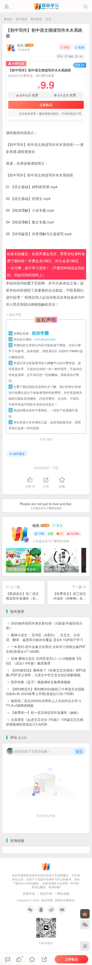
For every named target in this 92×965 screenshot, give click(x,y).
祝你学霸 (47, 900)
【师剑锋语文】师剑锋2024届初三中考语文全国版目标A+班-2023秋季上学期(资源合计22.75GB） (45, 691)
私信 (81, 47)
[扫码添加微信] (85, 924)
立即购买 (46, 104)
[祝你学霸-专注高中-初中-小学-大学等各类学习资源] (46, 866)
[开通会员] (85, 913)
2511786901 (71, 351)
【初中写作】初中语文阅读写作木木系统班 (44, 33)
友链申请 (29, 893)
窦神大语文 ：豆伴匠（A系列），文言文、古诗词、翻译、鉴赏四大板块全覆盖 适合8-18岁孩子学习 (44, 637)
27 (61, 533)
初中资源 (21, 19)
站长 (20, 45)
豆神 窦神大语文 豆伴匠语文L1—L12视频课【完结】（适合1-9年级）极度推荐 (44, 660)
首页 (9, 19)
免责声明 (46, 893)
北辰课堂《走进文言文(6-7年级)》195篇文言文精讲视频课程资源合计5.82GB (44, 722)
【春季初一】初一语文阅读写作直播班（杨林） (45, 712)
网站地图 (63, 893)
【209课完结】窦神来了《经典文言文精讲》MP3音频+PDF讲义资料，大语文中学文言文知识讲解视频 (46, 672)
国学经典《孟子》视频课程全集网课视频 (40, 682)
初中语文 (36, 19)
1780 (41, 533)
